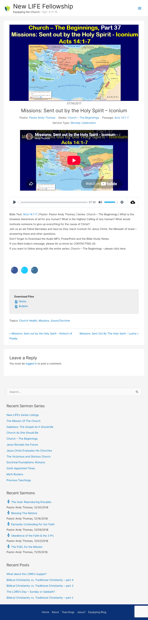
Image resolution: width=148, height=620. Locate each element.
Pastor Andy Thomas (42, 117)
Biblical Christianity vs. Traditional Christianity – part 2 (40, 597)
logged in (31, 363)
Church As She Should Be (22, 432)
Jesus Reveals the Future (22, 444)
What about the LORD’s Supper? (26, 574)
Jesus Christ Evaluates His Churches (29, 450)
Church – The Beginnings (83, 117)
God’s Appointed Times (21, 468)
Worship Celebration (83, 122)
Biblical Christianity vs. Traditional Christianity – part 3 (40, 585)
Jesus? (81, 612)
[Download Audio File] (133, 202)
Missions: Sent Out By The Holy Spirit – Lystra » (109, 333)
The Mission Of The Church (23, 420)
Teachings (68, 612)
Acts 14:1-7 (121, 117)
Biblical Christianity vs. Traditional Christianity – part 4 (40, 579)
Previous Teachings (19, 480)
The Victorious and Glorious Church (28, 456)
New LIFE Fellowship (43, 6)
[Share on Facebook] (14, 272)
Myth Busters (15, 474)
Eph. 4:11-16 (49, 11)
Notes (22, 301)
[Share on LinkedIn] (34, 272)
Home (45, 612)
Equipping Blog (97, 612)
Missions (44, 320)
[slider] (53, 202)
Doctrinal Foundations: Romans (26, 462)
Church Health (28, 320)
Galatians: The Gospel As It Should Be (30, 426)
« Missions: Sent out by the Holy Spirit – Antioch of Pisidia (40, 336)
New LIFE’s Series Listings (23, 414)
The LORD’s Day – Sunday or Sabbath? (31, 591)
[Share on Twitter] (24, 272)
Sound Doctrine (60, 320)
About (55, 612)
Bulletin (23, 306)
